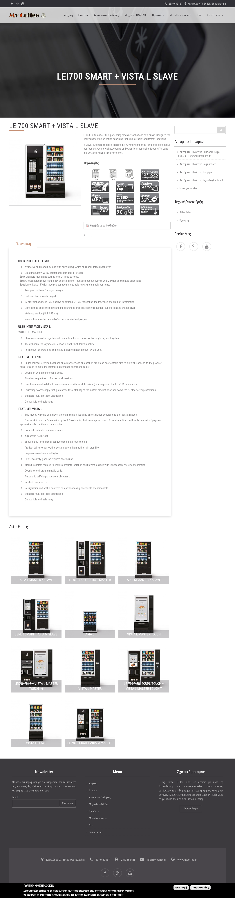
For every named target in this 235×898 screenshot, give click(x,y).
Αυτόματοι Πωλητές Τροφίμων (197, 172)
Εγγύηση (184, 220)
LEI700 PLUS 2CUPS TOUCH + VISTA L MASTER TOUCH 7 (144, 686)
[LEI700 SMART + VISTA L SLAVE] (45, 169)
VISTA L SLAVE (36, 743)
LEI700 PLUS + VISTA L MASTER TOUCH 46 (36, 686)
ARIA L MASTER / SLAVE (36, 580)
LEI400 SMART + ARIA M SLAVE (36, 634)
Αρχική (68, 15)
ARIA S (90, 634)
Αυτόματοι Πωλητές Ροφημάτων (198, 164)
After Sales (185, 212)
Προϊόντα (158, 15)
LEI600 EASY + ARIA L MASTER (90, 580)
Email (15, 797)
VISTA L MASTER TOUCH (144, 634)
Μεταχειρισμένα (189, 188)
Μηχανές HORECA (136, 15)
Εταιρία (83, 15)
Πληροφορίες (200, 887)
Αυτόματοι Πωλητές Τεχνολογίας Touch (201, 180)
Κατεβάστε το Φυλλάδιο (103, 225)
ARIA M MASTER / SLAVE (144, 580)
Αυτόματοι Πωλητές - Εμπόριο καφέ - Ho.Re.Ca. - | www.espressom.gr (198, 153)
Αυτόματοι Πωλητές (106, 15)
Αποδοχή (181, 887)
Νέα (199, 15)
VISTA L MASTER (90, 688)
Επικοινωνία (215, 15)
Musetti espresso (180, 15)
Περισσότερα (191, 808)
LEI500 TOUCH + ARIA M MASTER (89, 743)
